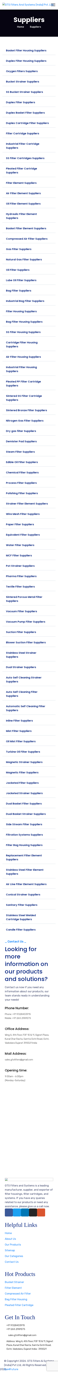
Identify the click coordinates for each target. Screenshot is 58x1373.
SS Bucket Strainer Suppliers (24, 92)
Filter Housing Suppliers (21, 311)
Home (20, 26)
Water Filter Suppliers (20, 545)
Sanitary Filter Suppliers (21, 905)
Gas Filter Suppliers (18, 249)
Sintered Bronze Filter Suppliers (26, 410)
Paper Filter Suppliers (20, 524)
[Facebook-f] (9, 1212)
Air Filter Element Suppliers (23, 193)
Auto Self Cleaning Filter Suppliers (22, 694)
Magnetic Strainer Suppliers (24, 762)
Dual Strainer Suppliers (21, 667)
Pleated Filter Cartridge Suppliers (21, 170)
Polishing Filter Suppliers (22, 493)
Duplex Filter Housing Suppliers (26, 61)
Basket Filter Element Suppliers (26, 228)
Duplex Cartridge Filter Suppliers (27, 123)
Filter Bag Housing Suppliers (24, 845)
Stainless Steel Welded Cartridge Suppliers (21, 917)
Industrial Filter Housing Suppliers (21, 369)
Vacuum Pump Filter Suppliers (25, 622)
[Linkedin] (25, 1212)
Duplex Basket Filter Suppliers (25, 113)
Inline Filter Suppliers (19, 720)
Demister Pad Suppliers (21, 441)
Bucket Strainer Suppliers (22, 81)
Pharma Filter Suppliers (21, 576)
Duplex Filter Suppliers (20, 102)
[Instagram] (33, 1212)
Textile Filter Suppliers (20, 586)
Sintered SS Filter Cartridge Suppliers (24, 398)
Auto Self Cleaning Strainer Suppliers (24, 679)
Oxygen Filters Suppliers (22, 71)
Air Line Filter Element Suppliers (26, 884)
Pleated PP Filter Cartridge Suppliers (23, 383)
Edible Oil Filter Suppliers (22, 462)
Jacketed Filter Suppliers (22, 783)
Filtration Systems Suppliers (24, 835)
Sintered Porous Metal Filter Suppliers (24, 599)
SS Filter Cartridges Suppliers (25, 158)
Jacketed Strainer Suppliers (24, 793)
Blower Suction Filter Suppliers (26, 642)
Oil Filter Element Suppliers (23, 204)
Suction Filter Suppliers (21, 632)
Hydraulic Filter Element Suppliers (21, 216)
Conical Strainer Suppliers (23, 894)
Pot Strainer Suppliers (20, 566)
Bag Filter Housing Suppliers (24, 322)
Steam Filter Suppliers (20, 452)
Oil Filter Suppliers (17, 270)
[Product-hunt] (41, 1212)
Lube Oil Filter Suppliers (21, 280)
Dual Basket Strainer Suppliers (26, 814)
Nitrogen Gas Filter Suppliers (25, 421)
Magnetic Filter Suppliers (22, 772)
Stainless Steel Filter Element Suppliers (25, 872)
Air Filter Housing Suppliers (23, 357)
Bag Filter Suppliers (18, 290)
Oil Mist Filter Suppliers (21, 741)
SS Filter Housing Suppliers (23, 332)
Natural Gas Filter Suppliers (24, 259)
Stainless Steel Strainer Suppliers (21, 655)
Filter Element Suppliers (21, 183)
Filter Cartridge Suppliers (22, 133)
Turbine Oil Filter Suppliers (23, 752)
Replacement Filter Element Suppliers (24, 857)
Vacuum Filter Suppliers (21, 611)
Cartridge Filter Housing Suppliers (22, 344)
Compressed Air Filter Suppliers (27, 239)
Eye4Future (11, 1369)
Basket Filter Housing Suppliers (26, 50)
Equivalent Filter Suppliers (23, 535)
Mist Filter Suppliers (19, 731)
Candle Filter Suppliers (21, 930)
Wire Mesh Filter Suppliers (23, 514)
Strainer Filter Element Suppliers (27, 503)
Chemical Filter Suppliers (22, 472)
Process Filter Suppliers (21, 483)
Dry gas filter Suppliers (21, 431)
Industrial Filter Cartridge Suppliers (22, 146)
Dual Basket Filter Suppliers (24, 803)
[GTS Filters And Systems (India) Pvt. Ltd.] (28, 4)
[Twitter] (17, 1212)
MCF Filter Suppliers (19, 555)
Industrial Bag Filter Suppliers (25, 301)
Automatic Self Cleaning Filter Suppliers (25, 708)
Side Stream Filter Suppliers (24, 824)
